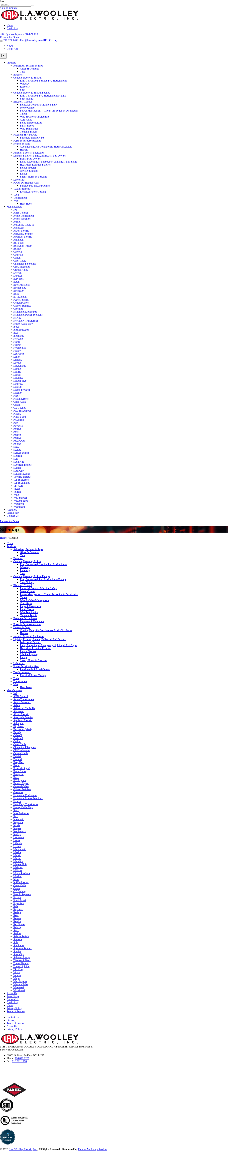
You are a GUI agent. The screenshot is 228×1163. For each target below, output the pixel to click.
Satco (16, 446)
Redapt (17, 428)
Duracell (17, 275)
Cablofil (17, 251)
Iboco (16, 326)
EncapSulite (19, 287)
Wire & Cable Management (34, 116)
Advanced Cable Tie (24, 708)
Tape (22, 71)
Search (3, 1)
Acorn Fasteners (22, 218)
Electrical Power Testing (33, 191)
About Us (12, 509)
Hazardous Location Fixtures (35, 164)
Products (11, 62)
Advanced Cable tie (23, 224)
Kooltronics (19, 347)
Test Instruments (22, 188)
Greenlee (18, 308)
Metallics (18, 377)
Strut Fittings (27, 98)
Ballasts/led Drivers (30, 158)
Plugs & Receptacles (31, 122)
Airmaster (18, 227)
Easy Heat (18, 278)
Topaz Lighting (21, 482)
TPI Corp (18, 485)
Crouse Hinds (20, 269)
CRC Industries (21, 266)
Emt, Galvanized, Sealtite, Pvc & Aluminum (43, 80)
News (10, 25)
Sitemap (11, 1020)
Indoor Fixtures (28, 167)
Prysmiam (18, 419)
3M (15, 209)
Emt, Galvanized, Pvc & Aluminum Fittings (43, 95)
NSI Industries (21, 398)
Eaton (16, 281)
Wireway (25, 83)
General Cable (21, 302)
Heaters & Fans (21, 143)
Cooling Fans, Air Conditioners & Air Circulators (46, 146)
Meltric (17, 371)
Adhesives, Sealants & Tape (28, 65)
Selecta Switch (21, 452)
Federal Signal (21, 299)
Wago (16, 494)
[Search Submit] (33, 5)
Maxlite (17, 368)
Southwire (18, 461)
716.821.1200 (22, 1058)
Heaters (24, 149)
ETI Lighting (20, 296)
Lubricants (19, 179)
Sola (15, 458)
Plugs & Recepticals (30, 606)
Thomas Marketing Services (92, 1149)
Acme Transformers (23, 215)
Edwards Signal (21, 284)
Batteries (18, 74)
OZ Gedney (19, 407)
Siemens (17, 455)
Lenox (16, 356)
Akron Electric (21, 230)
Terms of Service (16, 1011)
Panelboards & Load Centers (35, 185)
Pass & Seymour (22, 410)
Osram (16, 404)
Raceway (25, 86)
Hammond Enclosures (25, 311)
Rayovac (18, 425)
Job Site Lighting (29, 170)
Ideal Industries (21, 329)
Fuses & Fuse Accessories (27, 140)
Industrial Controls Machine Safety (38, 104)
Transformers (20, 197)
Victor (16, 488)
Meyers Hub (20, 380)
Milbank (17, 386)
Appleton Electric (22, 236)
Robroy (17, 443)
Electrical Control (22, 101)
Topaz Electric (21, 479)
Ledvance (18, 353)
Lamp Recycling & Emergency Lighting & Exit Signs (48, 161)
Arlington (18, 239)
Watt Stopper (20, 497)
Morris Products (21, 389)
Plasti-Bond (19, 416)
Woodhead (19, 506)
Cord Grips (26, 119)
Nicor (16, 395)
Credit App (12, 28)
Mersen (17, 374)
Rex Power (19, 440)
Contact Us (13, 515)
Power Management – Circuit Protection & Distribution (49, 110)
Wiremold (18, 503)
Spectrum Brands (22, 464)
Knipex (17, 344)
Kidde (16, 341)
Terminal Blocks (28, 131)
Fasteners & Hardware (25, 134)
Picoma (17, 413)
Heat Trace (26, 203)
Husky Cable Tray (23, 323)
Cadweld (18, 254)
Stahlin (17, 467)
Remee (17, 434)
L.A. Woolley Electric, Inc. (23, 1149)
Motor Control (27, 107)
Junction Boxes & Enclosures (28, 152)
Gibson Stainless (22, 305)
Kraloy (17, 350)
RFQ (46, 40)
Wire (15, 200)
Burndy (17, 248)
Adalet (16, 221)
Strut (22, 89)
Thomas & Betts (22, 476)
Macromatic (19, 365)
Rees (16, 431)
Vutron (17, 491)
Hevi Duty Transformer (25, 320)
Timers (23, 113)
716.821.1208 (19, 1061)
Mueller (17, 392)
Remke (17, 437)
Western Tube (20, 500)
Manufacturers (14, 206)
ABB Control (20, 212)
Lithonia (17, 359)
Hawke (17, 317)
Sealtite (17, 449)
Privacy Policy (14, 1008)
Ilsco (15, 332)
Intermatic (18, 335)
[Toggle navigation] (1, 41)
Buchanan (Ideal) (22, 245)
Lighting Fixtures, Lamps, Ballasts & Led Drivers (39, 155)
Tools (16, 194)
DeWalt (17, 272)
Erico (16, 293)
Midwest (18, 383)
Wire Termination (29, 128)
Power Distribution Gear (26, 182)
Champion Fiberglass (24, 263)
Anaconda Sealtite (23, 233)
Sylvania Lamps (21, 473)
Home (3, 537)
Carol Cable (19, 260)
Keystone (18, 338)
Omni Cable (19, 401)
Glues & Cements (29, 68)
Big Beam (18, 242)
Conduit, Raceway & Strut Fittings (31, 92)
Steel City (18, 470)
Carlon (17, 257)
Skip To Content (8, 8)
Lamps (23, 173)
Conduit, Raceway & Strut (27, 77)
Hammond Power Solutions (28, 314)
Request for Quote (9, 37)
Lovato (17, 362)
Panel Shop (13, 512)
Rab (15, 422)
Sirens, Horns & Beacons (33, 176)
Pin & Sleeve (27, 125)
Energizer (18, 290)
